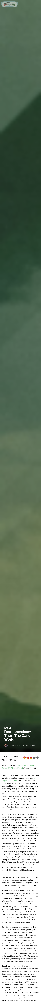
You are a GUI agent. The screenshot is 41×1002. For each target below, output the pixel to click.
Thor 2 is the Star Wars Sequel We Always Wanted (18, 766)
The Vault (21, 745)
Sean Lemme (13, 745)
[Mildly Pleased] (9, 6)
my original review (19, 779)
